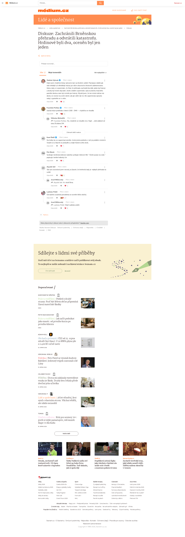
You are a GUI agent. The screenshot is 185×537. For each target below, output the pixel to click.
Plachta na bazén (72, 506)
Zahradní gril (123, 506)
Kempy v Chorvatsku (118, 484)
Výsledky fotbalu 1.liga (81, 487)
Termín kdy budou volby (45, 493)
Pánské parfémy (135, 509)
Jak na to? (67, 271)
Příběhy (42, 378)
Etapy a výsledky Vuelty (63, 487)
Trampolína (82, 506)
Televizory (115, 509)
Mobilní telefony (64, 509)
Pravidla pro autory (117, 521)
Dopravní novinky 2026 (137, 490)
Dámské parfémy (87, 509)
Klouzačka (98, 506)
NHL (76, 498)
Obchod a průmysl (47, 338)
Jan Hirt (58, 490)
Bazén (63, 506)
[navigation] (2, 3)
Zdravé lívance (97, 490)
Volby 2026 (41, 484)
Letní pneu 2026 (135, 484)
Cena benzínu (104, 503)
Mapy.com (72, 503)
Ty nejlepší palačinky (99, 484)
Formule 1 (78, 495)
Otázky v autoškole (136, 495)
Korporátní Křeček (46, 295)
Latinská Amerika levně (119, 495)
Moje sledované (119, 10)
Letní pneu (98, 509)
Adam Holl (42, 334)
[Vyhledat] (100, 3)
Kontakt (93, 521)
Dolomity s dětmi (117, 498)
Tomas (40, 413)
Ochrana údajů (102, 521)
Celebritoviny (44, 374)
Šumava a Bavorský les (119, 490)
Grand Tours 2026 (62, 498)
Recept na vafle (98, 495)
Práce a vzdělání (46, 299)
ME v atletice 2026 (80, 493)
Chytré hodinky (124, 509)
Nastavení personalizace (92, 524)
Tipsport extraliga (80, 490)
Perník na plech (98, 498)
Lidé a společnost (46, 398)
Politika (42, 358)
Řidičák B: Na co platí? (137, 493)
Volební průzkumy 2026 (45, 487)
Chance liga (78, 484)
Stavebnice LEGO (75, 509)
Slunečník (90, 506)
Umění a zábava (46, 417)
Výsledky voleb (42, 490)
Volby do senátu (43, 495)
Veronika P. (43, 394)
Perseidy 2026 (93, 503)
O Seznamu (60, 521)
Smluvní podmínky (73, 521)
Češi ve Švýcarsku (117, 493)
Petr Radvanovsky (46, 315)
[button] (88, 303)
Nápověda (85, 521)
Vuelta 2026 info (61, 484)
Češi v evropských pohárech (118, 503)
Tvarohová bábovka (99, 493)
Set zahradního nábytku (110, 506)
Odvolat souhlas (131, 521)
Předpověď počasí (82, 503)
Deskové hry (106, 509)
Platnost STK (134, 498)
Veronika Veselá (45, 354)
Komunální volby (43, 498)
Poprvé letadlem (117, 487)
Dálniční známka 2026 (137, 487)
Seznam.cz (178, 3)
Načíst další (66, 433)
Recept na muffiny (99, 487)
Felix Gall (59, 495)
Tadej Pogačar (61, 493)
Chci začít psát (140, 10)
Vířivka (130, 506)
